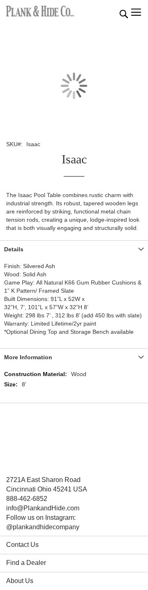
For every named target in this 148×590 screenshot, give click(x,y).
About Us (19, 580)
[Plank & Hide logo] (40, 11)
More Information (28, 357)
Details (13, 249)
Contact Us (22, 544)
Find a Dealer (26, 562)
